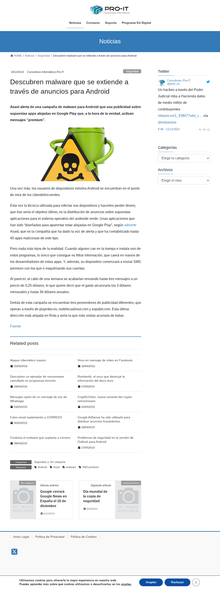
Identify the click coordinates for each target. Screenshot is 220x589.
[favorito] (208, 129)
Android (42, 467)
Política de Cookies (84, 536)
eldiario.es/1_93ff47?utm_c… (180, 115)
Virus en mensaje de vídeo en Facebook (105, 360)
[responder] (200, 129)
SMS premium (90, 467)
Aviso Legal (21, 536)
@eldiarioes (167, 122)
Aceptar (151, 582)
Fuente (15, 326)
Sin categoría (57, 462)
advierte (130, 225)
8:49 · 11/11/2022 (169, 129)
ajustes (126, 584)
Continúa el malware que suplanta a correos (40, 437)
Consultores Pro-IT (179, 80)
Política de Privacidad (49, 536)
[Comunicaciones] (128, 488)
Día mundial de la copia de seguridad (95, 496)
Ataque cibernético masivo (28, 360)
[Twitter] (14, 553)
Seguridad (132, 71)
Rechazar (177, 582)
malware (71, 467)
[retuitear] (204, 129)
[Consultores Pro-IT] (161, 82)
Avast (56, 467)
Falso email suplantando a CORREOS (36, 417)
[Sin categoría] (23, 488)
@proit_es (173, 83)
